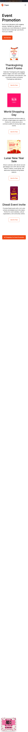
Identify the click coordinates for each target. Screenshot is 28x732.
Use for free (14, 85)
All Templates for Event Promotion (14, 237)
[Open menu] (25, 5)
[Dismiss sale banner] (15, 718)
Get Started (7, 37)
